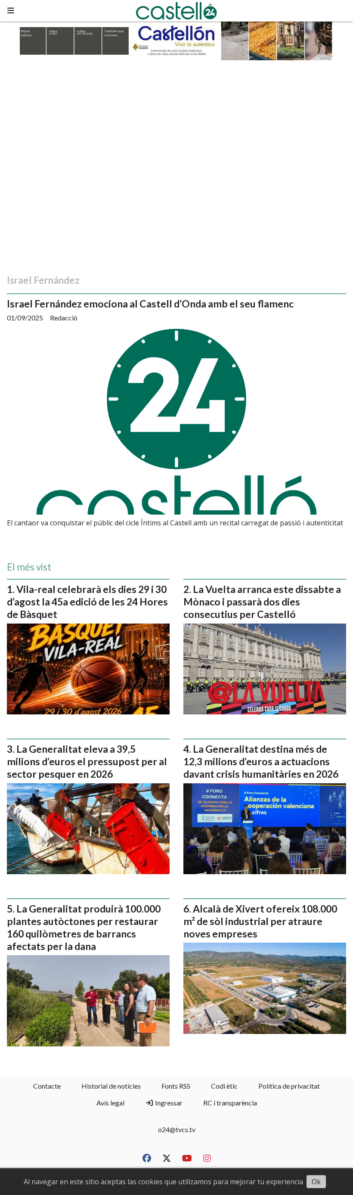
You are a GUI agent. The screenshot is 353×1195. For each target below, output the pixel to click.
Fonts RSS (175, 1086)
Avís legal (110, 1103)
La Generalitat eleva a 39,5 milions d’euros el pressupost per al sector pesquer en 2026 (87, 761)
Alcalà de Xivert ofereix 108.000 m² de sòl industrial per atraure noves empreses (260, 921)
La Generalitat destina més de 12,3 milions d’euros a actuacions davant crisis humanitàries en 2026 (260, 761)
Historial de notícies (111, 1086)
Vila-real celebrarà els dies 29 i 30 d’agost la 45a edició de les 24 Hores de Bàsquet (87, 601)
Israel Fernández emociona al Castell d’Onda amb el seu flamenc (150, 304)
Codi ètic (224, 1086)
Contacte (47, 1086)
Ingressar (168, 1103)
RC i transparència (230, 1103)
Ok (316, 1181)
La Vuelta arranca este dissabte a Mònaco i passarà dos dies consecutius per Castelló (262, 601)
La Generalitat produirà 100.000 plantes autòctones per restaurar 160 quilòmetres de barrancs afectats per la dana (84, 927)
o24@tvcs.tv (176, 1129)
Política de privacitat (289, 1086)
